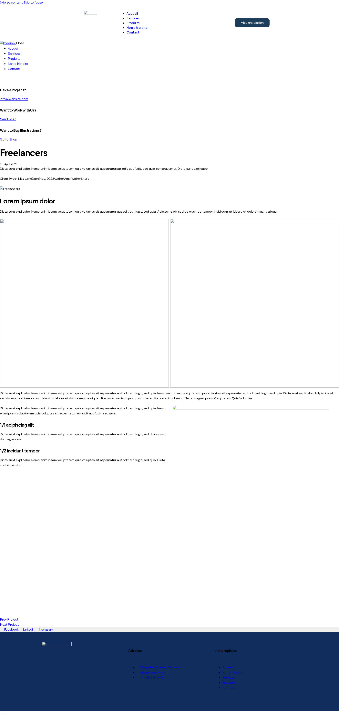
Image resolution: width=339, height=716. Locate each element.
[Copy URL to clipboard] (15, 184)
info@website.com (14, 99)
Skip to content (11, 2)
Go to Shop (8, 139)
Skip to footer (34, 2)
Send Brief (8, 119)
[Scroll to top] (2, 713)
